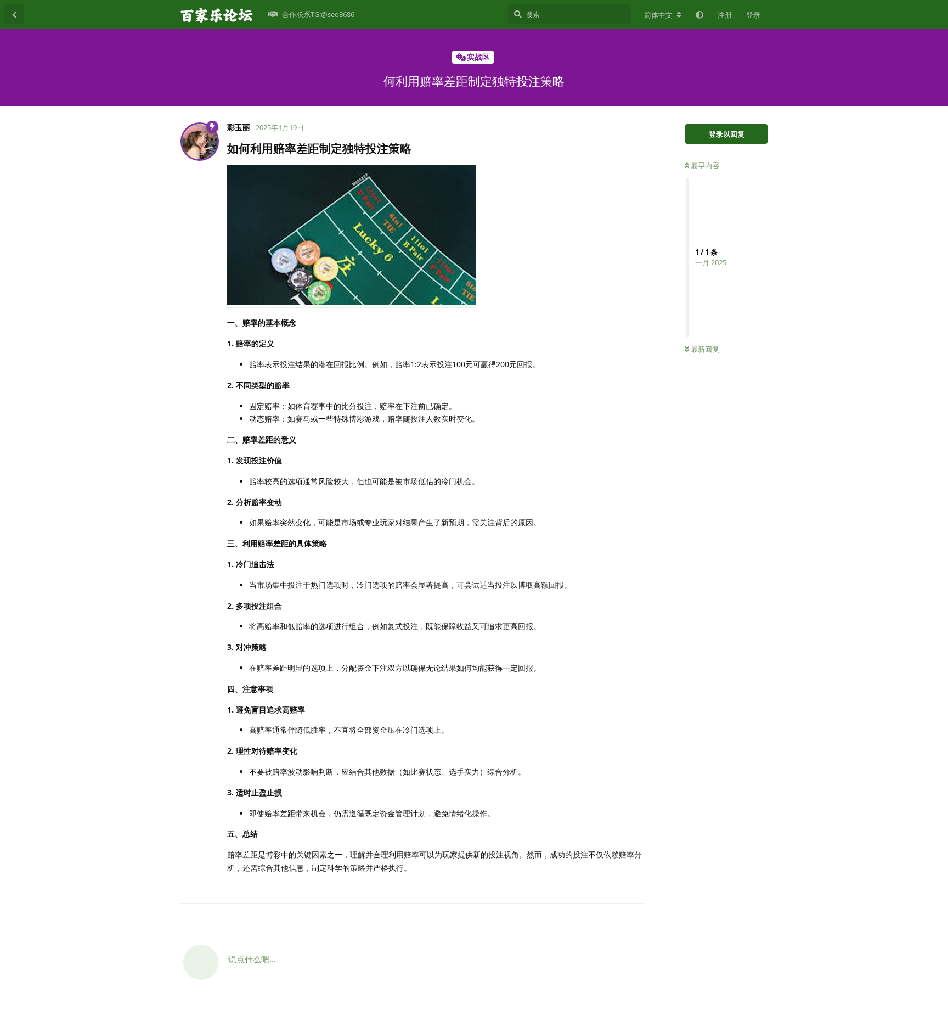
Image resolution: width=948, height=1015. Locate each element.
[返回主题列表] (14, 14)
